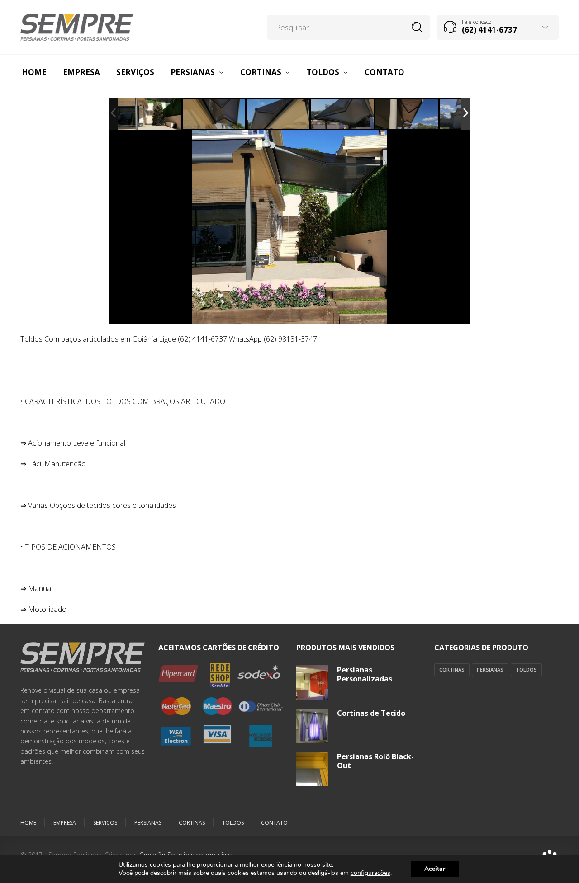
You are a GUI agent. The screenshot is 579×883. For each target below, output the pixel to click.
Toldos (526, 669)
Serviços (105, 823)
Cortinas (452, 669)
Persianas (490, 669)
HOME (28, 823)
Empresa (64, 823)
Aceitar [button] (434, 868)
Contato (274, 823)
